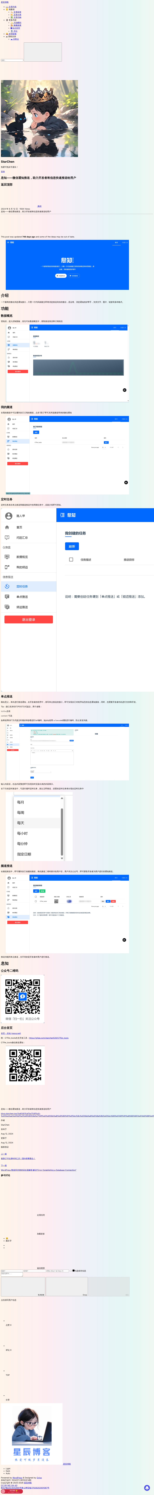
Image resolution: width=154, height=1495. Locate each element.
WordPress (17, 1477)
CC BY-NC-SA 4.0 (9, 1485)
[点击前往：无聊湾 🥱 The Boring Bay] (12, 1493)
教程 (39, 206)
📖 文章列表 (11, 7)
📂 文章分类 (16, 14)
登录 (3, 171)
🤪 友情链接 (11, 34)
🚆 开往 (14, 31)
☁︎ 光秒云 (15, 39)
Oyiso (39, 1477)
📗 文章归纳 (16, 17)
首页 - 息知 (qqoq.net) (11, 1033)
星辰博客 (5, 2)
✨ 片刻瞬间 (16, 22)
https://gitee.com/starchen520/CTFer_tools (48, 1038)
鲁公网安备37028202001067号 (35, 1488)
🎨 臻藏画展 (16, 25)
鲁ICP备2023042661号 (11, 1488)
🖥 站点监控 (15, 28)
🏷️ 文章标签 (16, 12)
